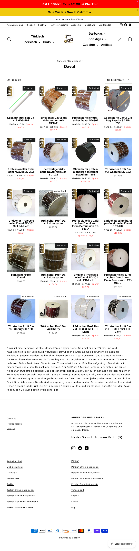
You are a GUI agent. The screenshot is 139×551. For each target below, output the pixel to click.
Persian (75, 461)
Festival (42, 25)
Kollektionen (74, 61)
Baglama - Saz (14, 461)
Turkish (10, 484)
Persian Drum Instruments (84, 484)
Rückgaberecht (14, 424)
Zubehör (89, 44)
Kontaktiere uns (15, 25)
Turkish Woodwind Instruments (22, 501)
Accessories (13, 478)
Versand (11, 429)
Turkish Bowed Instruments (21, 496)
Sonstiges (96, 39)
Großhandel (105, 25)
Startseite (61, 61)
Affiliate (106, 44)
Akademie (76, 25)
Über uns (11, 418)
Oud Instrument (15, 467)
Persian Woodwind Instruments (87, 478)
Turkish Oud (77, 490)
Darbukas (96, 33)
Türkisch (38, 36)
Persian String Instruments (85, 467)
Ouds (47, 42)
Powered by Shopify (69, 538)
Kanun (74, 501)
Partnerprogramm (59, 25)
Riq (73, 507)
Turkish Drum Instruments (20, 507)
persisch (31, 42)
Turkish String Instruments (20, 490)
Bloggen (30, 25)
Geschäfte (90, 25)
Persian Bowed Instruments (85, 472)
